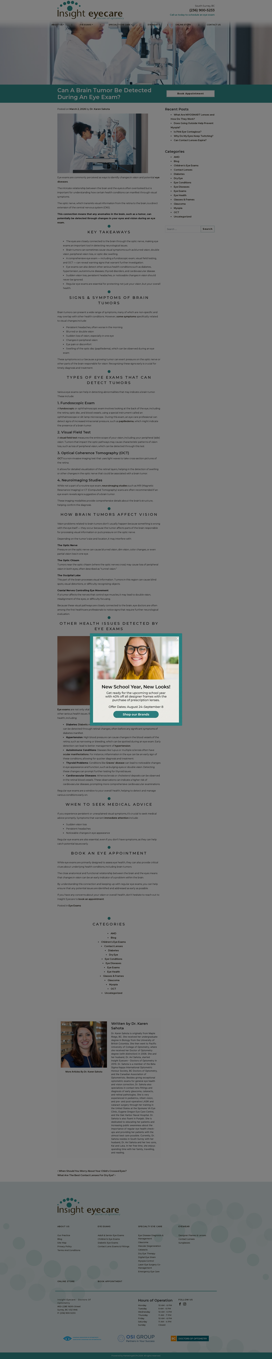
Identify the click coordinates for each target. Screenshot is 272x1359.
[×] (136, 679)
